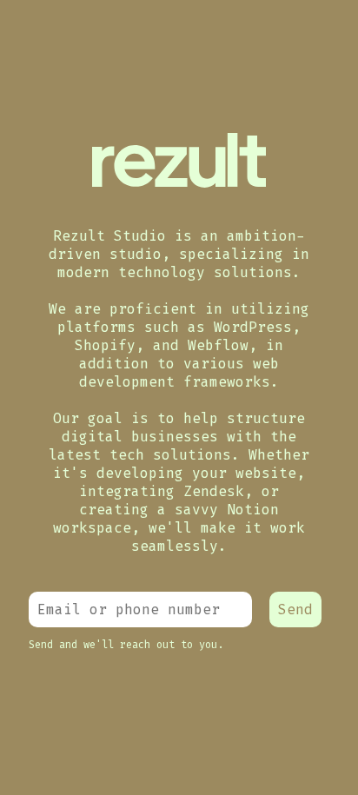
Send (295, 609)
